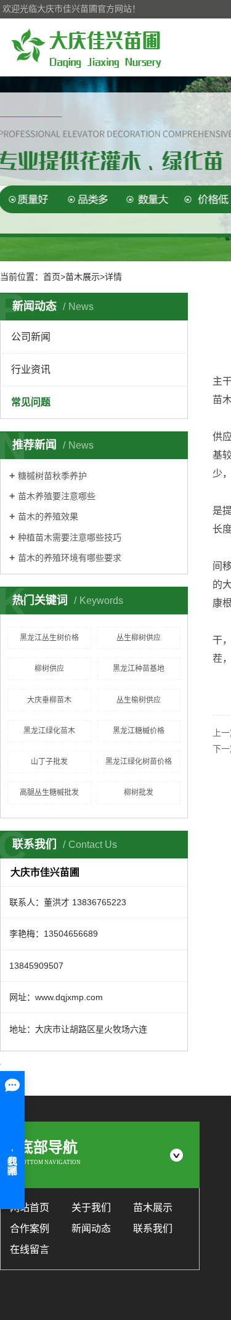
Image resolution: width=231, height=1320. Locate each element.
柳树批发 (138, 792)
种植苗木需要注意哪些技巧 (69, 537)
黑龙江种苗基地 (138, 668)
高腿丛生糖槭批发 (49, 792)
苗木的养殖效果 (48, 516)
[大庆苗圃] (86, 47)
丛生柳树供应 (138, 638)
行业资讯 (31, 369)
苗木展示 (152, 1207)
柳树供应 (49, 668)
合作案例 (29, 1228)
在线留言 (29, 1249)
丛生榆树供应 (138, 700)
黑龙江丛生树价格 (49, 638)
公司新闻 (31, 337)
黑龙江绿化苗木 (49, 731)
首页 (51, 277)
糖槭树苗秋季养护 (52, 476)
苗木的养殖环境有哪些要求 (69, 558)
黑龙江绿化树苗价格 (138, 761)
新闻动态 (91, 1228)
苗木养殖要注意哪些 (56, 496)
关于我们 (91, 1207)
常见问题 (31, 402)
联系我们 (152, 1228)
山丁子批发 (49, 761)
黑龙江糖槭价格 (138, 731)
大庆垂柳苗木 (49, 700)
